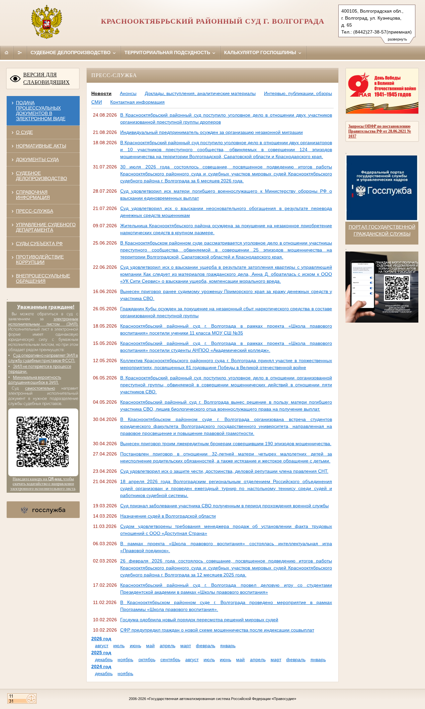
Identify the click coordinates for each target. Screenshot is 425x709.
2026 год (101, 638)
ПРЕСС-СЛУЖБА (34, 211)
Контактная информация (137, 102)
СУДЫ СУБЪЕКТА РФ (39, 243)
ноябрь (125, 659)
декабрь (104, 659)
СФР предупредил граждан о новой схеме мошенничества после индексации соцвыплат (217, 630)
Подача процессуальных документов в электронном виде (40, 110)
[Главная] (6, 52)
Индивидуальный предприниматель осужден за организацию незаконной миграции (211, 132)
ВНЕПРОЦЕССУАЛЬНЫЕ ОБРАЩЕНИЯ (43, 278)
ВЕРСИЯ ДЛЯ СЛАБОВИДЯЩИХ (46, 78)
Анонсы (128, 93)
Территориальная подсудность (168, 52)
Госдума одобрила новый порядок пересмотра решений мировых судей (199, 619)
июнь (135, 645)
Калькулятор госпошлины (261, 52)
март (185, 645)
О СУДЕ (24, 132)
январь (227, 645)
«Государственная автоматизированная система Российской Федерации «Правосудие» (221, 699)
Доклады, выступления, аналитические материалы (200, 93)
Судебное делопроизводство (71, 52)
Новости (101, 93)
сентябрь (170, 659)
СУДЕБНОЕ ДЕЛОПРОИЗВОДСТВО (41, 175)
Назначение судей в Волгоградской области (168, 516)
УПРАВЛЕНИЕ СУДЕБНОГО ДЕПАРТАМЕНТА (46, 227)
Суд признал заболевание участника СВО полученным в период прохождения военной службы (224, 505)
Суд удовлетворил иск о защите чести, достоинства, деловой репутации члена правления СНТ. (224, 471)
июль (119, 645)
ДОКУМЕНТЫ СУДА (37, 159)
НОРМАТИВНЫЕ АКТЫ (41, 146)
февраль (205, 645)
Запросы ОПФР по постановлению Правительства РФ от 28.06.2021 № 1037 (379, 131)
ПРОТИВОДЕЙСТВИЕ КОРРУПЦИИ (40, 259)
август (101, 645)
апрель (167, 645)
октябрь (146, 659)
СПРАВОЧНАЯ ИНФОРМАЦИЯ (33, 194)
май (150, 645)
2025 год (101, 652)
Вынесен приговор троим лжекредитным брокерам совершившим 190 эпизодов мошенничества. (225, 443)
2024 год (101, 666)
